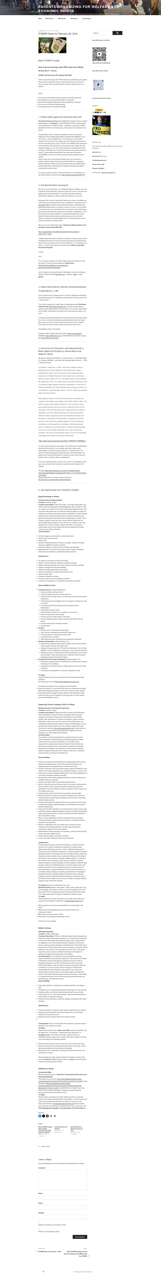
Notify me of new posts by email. (49, 1231)
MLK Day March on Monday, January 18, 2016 (77, 1128)
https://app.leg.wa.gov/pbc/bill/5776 (73, 175)
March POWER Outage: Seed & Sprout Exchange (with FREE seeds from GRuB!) (45, 1129)
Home (40, 18)
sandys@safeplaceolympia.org (63, 1104)
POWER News (45, 1146)
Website (41, 1213)
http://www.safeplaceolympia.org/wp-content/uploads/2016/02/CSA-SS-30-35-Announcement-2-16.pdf (60, 1080)
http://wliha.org (60, 274)
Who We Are (49, 18)
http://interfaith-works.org (50, 338)
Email (40, 1203)
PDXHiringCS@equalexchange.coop (66, 682)
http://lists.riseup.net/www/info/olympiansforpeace (54, 480)
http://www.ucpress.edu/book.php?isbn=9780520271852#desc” (62, 441)
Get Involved (87, 18)
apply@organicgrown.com (74, 901)
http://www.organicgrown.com (64, 728)
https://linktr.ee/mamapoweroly (101, 63)
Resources (74, 18)
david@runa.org (43, 1035)
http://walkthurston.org (53, 336)
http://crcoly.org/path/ (74, 333)
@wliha (40, 276)
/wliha (75, 274)
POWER (56, 30)
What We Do (62, 18)
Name (40, 1193)
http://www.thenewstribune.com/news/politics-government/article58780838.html (53, 266)
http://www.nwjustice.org (58, 306)
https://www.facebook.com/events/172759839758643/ (62, 471)
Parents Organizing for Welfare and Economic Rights (78, 8)
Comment (42, 1168)
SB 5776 (66, 121)
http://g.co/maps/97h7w (108, 172)
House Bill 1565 (43, 205)
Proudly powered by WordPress (83, 1272)
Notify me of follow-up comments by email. (52, 1225)
